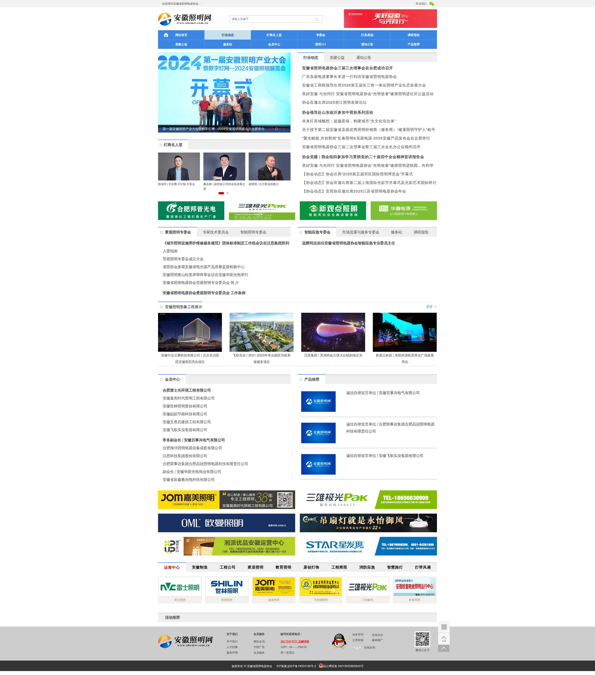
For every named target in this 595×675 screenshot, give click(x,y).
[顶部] (444, 648)
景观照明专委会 (178, 232)
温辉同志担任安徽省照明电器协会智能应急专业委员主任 (348, 243)
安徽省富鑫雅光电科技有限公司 (189, 479)
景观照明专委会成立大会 (183, 258)
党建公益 (181, 44)
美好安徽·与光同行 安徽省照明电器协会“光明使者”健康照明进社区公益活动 (368, 93)
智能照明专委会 (253, 232)
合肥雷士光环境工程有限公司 (187, 390)
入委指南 (170, 250)
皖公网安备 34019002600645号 (343, 666)
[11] (262, 210)
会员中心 (274, 44)
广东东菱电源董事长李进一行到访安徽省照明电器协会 (349, 76)
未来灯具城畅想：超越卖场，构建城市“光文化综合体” (349, 120)
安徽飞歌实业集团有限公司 (185, 429)
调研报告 (414, 35)
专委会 (320, 35)
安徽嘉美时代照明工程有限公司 (189, 398)
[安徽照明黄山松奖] (191, 210)
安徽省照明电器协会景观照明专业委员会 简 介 (201, 282)
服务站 (227, 44)
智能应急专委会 (317, 232)
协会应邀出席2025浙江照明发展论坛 (334, 102)
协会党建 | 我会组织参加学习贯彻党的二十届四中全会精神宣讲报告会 (363, 156)
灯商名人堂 (274, 35)
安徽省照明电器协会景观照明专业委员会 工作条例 (204, 292)
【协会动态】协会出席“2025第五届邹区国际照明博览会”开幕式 (357, 173)
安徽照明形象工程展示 (183, 306)
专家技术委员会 (216, 232)
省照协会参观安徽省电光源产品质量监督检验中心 (204, 266)
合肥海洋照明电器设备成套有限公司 (192, 447)
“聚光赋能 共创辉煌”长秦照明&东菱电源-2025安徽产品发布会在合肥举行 (366, 138)
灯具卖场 (367, 35)
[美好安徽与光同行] (368, 499)
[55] (226, 523)
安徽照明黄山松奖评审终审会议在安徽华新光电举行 (205, 274)
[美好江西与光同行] (368, 523)
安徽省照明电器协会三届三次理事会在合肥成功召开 (347, 67)
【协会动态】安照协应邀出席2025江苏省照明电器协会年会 (354, 191)
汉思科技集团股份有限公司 (185, 455)
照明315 (320, 44)
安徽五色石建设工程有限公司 (187, 421)
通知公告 (367, 44)
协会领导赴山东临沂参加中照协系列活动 (337, 112)
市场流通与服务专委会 (360, 232)
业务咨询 (358, 634)
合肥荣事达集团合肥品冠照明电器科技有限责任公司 (205, 463)
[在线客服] (444, 637)
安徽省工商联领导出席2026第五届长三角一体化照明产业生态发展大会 (364, 85)
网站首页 (181, 35)
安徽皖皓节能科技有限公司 (185, 413)
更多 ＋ (431, 306)
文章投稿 (358, 640)
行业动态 (228, 35)
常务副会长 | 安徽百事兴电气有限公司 (194, 439)
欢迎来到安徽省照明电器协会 (180, 3)
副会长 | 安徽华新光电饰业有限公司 (192, 471)
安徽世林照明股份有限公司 (185, 406)
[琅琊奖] (404, 210)
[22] (226, 499)
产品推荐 (414, 44)
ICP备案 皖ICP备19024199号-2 (296, 666)
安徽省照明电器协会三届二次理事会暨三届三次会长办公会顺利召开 (361, 146)
